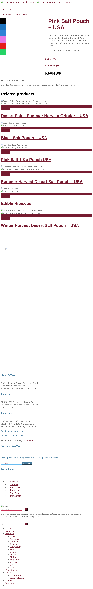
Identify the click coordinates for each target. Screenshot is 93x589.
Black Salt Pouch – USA (24, 137)
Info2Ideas (28, 440)
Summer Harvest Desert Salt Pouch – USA (42, 181)
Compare (5, 109)
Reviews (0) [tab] (50, 59)
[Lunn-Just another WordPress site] (36, 2)
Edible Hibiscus (16, 203)
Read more (6, 106)
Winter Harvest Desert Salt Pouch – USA (40, 225)
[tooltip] (3, 21)
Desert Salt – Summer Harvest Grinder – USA (44, 115)
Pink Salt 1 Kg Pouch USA (26, 159)
